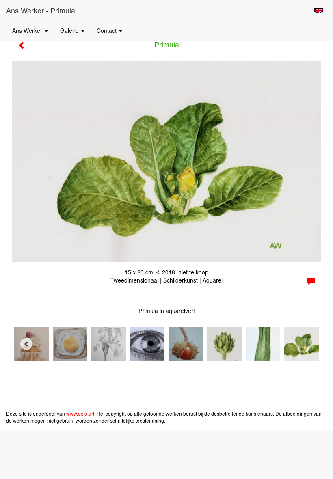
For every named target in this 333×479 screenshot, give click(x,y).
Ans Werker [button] (28, 30)
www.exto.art (80, 413)
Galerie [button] (70, 30)
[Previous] (26, 344)
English (318, 10)
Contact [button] (107, 30)
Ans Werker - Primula (40, 10)
